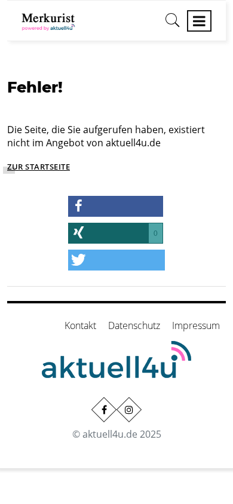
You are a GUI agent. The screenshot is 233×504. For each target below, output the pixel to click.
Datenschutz (134, 325)
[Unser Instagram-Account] (129, 409)
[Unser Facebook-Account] (103, 409)
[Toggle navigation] (199, 21)
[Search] (173, 24)
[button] (116, 206)
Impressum (196, 325)
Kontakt (80, 325)
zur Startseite (38, 166)
